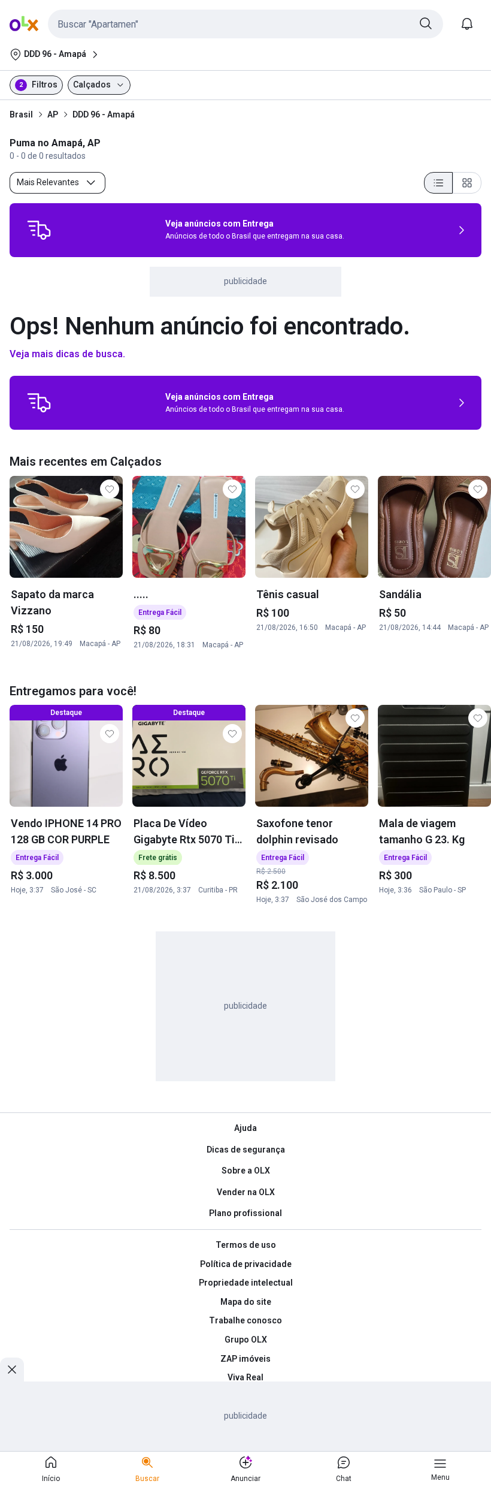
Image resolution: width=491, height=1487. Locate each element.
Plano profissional (245, 1213)
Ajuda (245, 1128)
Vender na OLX (246, 1192)
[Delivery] (38, 230)
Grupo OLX (246, 1339)
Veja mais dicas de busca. (67, 354)
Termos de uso (246, 1245)
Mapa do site (245, 1302)
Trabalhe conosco (245, 1320)
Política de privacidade (246, 1264)
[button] (245, 24)
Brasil (21, 114)
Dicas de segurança (246, 1149)
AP (52, 114)
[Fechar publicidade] (12, 1370)
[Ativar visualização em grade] (467, 183)
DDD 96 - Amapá (103, 114)
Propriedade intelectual (246, 1282)
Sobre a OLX (246, 1170)
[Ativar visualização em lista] (438, 183)
